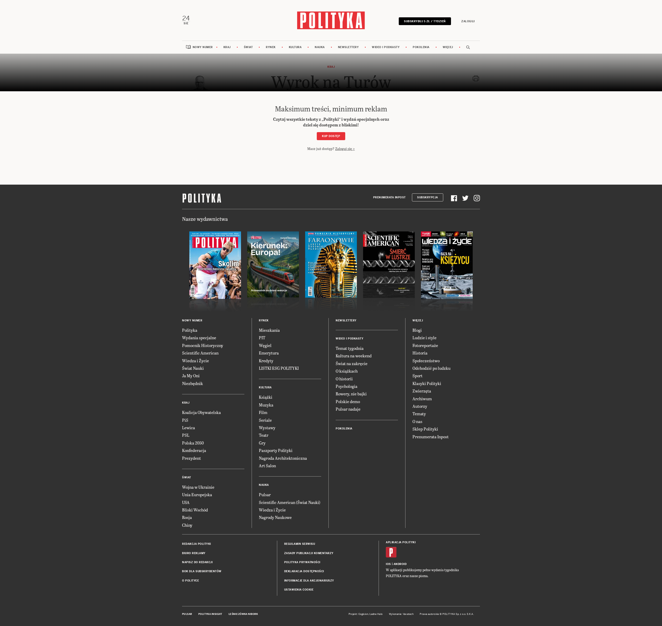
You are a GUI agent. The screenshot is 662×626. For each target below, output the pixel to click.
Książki (265, 397)
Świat (248, 47)
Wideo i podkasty (386, 47)
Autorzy (419, 406)
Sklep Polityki (425, 429)
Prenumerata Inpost (389, 197)
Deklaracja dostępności (304, 571)
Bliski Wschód (195, 510)
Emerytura (269, 353)
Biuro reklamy (194, 553)
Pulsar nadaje (348, 409)
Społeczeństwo (426, 361)
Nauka (320, 47)
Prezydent (191, 458)
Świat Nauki (193, 368)
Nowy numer (203, 47)
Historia (419, 353)
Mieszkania (269, 330)
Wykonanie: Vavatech (401, 614)
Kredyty (266, 361)
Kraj (227, 47)
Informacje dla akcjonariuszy (309, 580)
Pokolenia (421, 47)
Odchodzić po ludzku (431, 368)
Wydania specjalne (199, 338)
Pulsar (265, 494)
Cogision (363, 614)
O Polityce (190, 580)
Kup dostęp (331, 136)
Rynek (271, 47)
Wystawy (267, 428)
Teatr (263, 435)
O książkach (347, 371)
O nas (417, 421)
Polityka (189, 330)
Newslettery (348, 47)
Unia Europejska (197, 494)
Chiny (187, 525)
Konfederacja (194, 450)
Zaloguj (468, 21)
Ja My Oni (191, 376)
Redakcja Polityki (196, 544)
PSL (185, 435)
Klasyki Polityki (426, 383)
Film (263, 412)
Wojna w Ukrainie (198, 487)
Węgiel (265, 345)
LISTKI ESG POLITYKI (279, 368)
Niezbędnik (192, 383)
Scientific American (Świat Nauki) (289, 502)
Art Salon (267, 466)
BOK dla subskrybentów (202, 571)
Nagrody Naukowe (275, 517)
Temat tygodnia (350, 348)
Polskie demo (348, 401)
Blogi (417, 330)
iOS (388, 564)
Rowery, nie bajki (351, 394)
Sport (417, 376)
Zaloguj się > (345, 148)
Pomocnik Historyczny (202, 345)
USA (186, 502)
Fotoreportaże (425, 345)
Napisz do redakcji (197, 562)
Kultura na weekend (354, 356)
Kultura (295, 47)
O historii (344, 379)
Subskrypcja (427, 197)
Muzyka (266, 405)
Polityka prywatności (302, 562)
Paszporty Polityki (275, 450)
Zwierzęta (421, 391)
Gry (262, 443)
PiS (185, 420)
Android (400, 564)
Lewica (188, 428)
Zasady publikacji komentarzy (309, 553)
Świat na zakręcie (351, 363)
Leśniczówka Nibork (243, 614)
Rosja (187, 517)
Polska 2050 (193, 443)
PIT (262, 338)
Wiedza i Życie (195, 361)
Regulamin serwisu (299, 544)
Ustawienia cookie (299, 589)
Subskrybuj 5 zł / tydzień (425, 21)
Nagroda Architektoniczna (283, 458)
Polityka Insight (210, 614)
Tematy (419, 414)
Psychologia (346, 386)
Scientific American (200, 353)
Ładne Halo (376, 614)
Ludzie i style (424, 338)
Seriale (265, 420)
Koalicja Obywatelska (201, 412)
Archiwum (422, 399)
